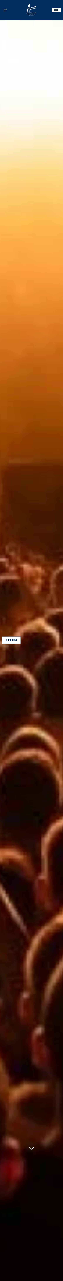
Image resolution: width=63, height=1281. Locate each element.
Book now (11, 640)
